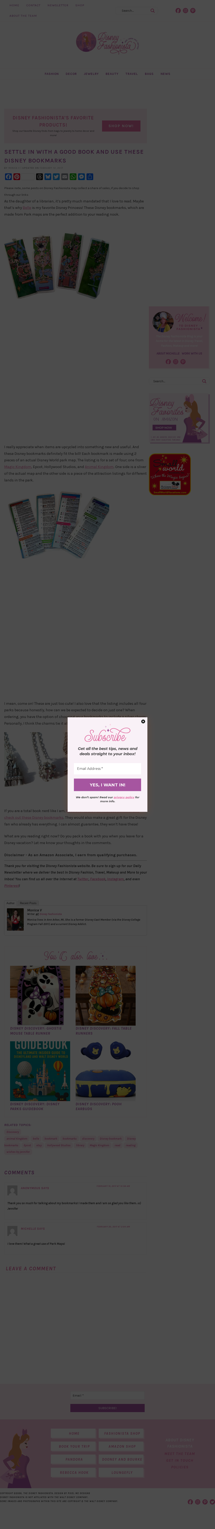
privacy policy (124, 797)
